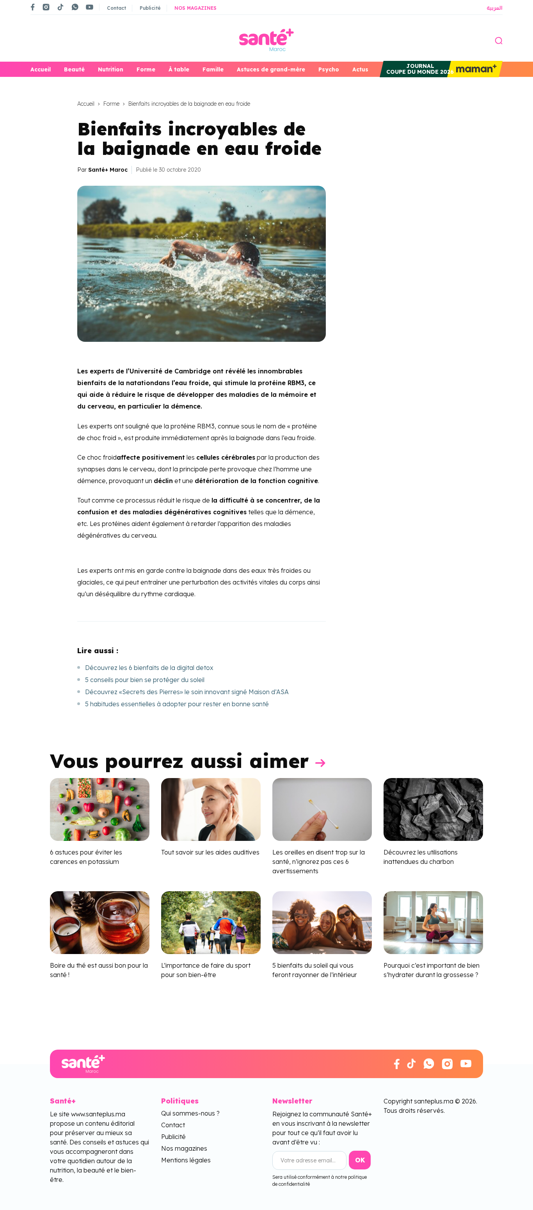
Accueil (40, 69)
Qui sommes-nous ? (190, 1113)
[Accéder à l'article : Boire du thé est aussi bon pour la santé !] (99, 922)
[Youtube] (89, 7)
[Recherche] (499, 39)
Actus (360, 69)
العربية (495, 8)
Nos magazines (195, 8)
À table (179, 69)
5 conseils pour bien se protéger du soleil (144, 680)
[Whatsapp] (74, 7)
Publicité (150, 8)
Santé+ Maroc (108, 169)
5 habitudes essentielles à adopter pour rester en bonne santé (177, 704)
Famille (213, 69)
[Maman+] (475, 69)
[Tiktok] (60, 7)
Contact (116, 8)
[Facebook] (32, 7)
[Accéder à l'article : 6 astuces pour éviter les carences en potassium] (99, 809)
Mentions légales (186, 1160)
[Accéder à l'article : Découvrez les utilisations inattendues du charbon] (433, 809)
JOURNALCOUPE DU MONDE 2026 (420, 68)
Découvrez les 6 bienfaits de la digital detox (149, 668)
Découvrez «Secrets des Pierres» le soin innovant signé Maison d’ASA (187, 692)
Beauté (74, 69)
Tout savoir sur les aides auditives (210, 852)
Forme (146, 69)
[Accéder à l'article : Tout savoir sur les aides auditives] (211, 809)
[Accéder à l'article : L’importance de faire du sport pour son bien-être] (211, 922)
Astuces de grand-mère (271, 69)
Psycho (328, 69)
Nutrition (110, 69)
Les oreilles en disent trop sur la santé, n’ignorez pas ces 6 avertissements (318, 861)
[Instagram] (46, 7)
